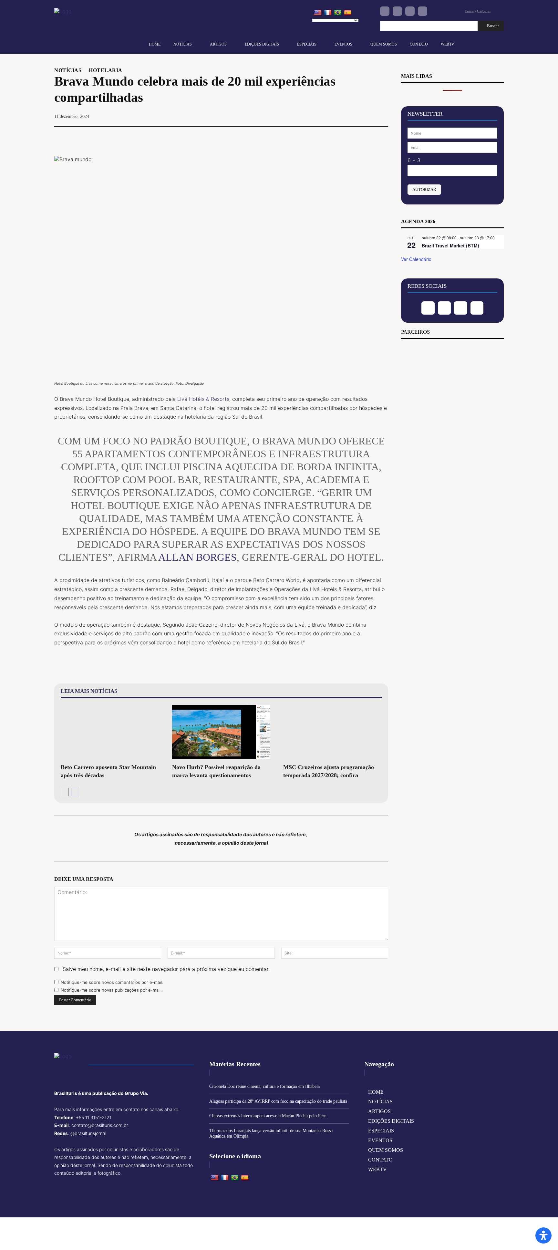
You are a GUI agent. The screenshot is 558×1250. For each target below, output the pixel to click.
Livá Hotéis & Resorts (203, 399)
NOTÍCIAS (67, 70)
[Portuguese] (338, 13)
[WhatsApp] (366, 136)
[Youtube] (422, 11)
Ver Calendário (416, 259)
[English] (318, 13)
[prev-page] (65, 792)
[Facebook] (384, 11)
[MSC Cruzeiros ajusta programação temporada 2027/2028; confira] (332, 732)
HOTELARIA (105, 70)
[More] (381, 136)
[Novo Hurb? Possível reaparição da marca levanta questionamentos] (221, 732)
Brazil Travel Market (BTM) (450, 245)
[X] (336, 136)
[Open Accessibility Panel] (543, 1235)
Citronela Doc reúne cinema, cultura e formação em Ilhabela (264, 1086)
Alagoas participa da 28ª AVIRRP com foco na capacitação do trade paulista (278, 1101)
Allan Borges (197, 557)
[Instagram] (397, 11)
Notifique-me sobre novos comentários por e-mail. (112, 982)
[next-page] (75, 792)
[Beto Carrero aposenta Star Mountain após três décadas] (110, 732)
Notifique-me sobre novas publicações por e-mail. (111, 990)
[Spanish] (348, 13)
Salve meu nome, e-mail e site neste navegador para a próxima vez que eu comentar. (166, 969)
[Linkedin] (410, 11)
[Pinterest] (351, 136)
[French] (328, 13)
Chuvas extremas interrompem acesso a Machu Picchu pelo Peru (267, 1115)
